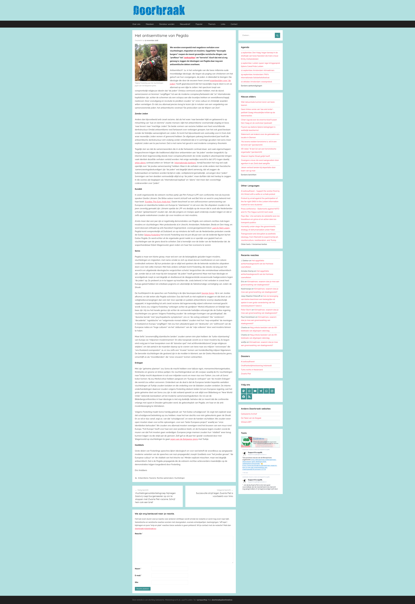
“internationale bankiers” (185, 163)
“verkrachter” (189, 57)
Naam (138, 569)
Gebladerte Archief (249, 414)
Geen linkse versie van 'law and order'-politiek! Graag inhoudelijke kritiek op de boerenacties (258, 112)
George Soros (207, 293)
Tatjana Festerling (152, 235)
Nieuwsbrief (185, 24)
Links (223, 24)
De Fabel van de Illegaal (251, 418)
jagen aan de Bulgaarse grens (184, 439)
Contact (234, 24)
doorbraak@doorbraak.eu (145, 528)
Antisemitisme (143, 478)
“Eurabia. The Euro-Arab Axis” (158, 202)
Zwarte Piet (246, 374)
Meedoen (150, 24)
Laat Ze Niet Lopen (221, 228)
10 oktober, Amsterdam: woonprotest (256, 82)
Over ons (136, 24)
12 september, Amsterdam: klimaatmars (257, 70)
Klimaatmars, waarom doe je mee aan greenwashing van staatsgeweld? (258, 320)
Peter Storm (246, 310)
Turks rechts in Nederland (252, 370)
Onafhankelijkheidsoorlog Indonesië (256, 365)
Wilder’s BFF (246, 422)
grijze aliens (140, 163)
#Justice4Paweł (248, 361)
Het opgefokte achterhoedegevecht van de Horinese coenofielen (257, 263)
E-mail (138, 575)
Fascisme (152, 478)
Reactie (139, 534)
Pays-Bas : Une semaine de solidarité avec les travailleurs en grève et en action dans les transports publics (260, 219)
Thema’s (211, 24)
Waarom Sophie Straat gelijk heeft (255, 156)
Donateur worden (166, 24)
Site (136, 582)
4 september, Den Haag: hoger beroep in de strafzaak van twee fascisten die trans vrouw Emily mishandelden (259, 55)
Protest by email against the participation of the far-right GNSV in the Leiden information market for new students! (259, 201)
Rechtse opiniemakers (165, 478)
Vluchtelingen (179, 478)
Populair (199, 24)
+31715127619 (201, 600)
